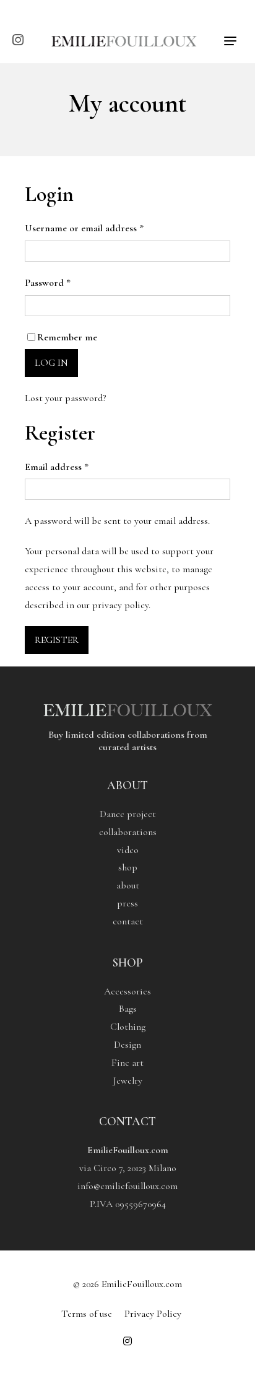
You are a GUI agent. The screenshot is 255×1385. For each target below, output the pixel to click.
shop (127, 867)
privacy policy (120, 605)
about (127, 885)
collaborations (128, 832)
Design (127, 1044)
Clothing (127, 1026)
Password (48, 283)
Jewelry (127, 1080)
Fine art (127, 1062)
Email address (57, 467)
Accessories (127, 991)
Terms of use (86, 1314)
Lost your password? (65, 398)
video (128, 850)
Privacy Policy (152, 1314)
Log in (51, 362)
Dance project (128, 814)
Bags (128, 1008)
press (127, 903)
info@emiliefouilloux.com (127, 1186)
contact (128, 921)
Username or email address (84, 228)
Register (57, 640)
